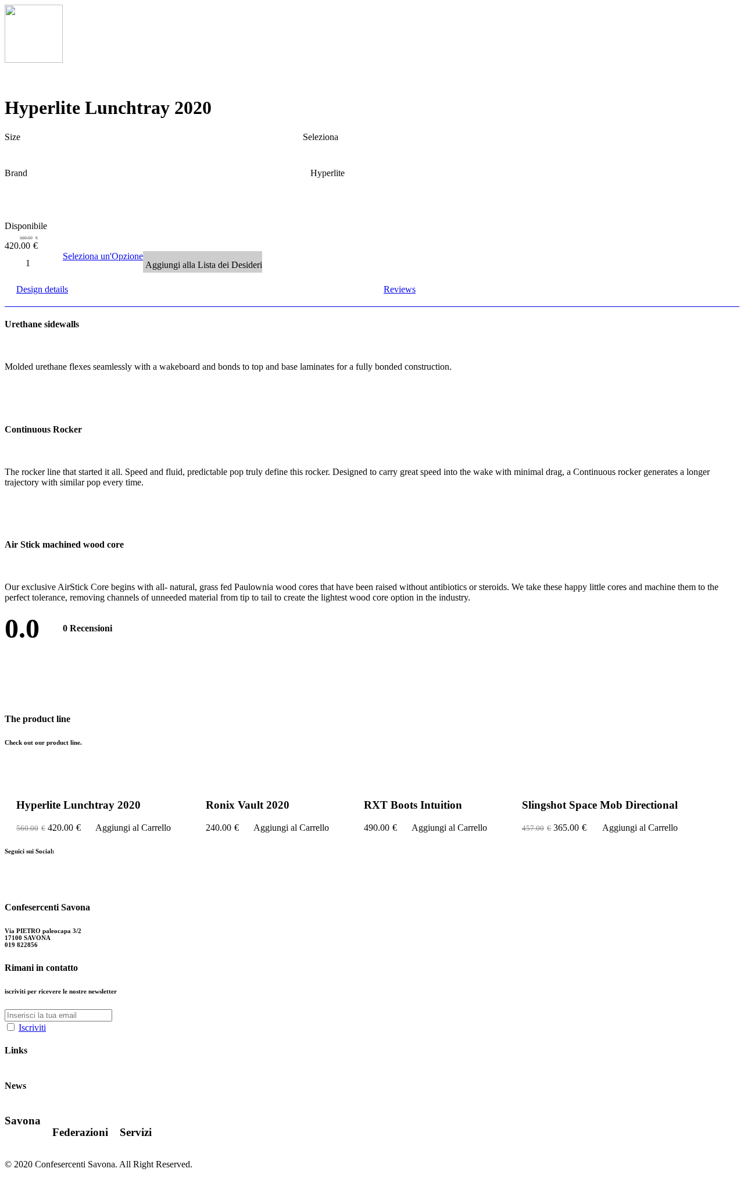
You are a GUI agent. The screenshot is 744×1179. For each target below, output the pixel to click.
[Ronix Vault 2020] (267, 783)
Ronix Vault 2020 (247, 805)
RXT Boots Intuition (413, 805)
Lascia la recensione (67, 672)
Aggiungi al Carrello (133, 828)
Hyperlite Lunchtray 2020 (78, 805)
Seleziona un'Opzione (103, 256)
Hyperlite (327, 173)
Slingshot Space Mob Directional (600, 805)
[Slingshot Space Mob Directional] (600, 783)
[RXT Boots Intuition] (425, 783)
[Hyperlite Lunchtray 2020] (93, 783)
